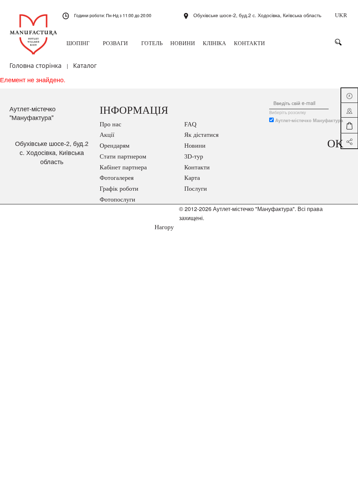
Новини (195, 145)
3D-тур (193, 156)
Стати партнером (123, 156)
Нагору (163, 227)
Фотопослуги (117, 199)
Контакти (197, 167)
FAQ (190, 124)
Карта (192, 177)
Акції (107, 134)
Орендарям (114, 145)
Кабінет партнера (123, 167)
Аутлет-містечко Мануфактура (309, 120)
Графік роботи (119, 188)
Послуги (195, 188)
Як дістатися (201, 134)
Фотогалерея (117, 177)
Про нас (110, 124)
